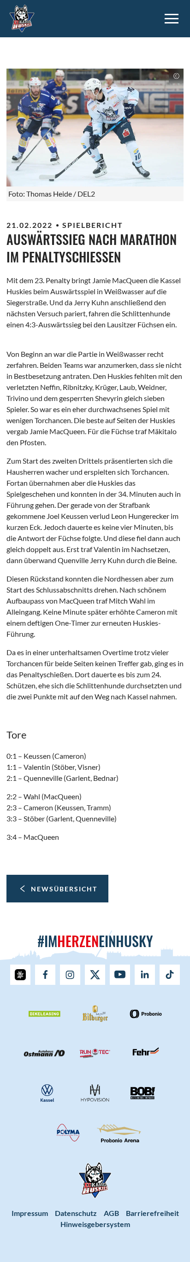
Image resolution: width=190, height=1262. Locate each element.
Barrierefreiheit (152, 1213)
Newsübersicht (64, 889)
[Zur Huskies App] (20, 975)
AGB (111, 1213)
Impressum (30, 1213)
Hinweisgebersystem (95, 1224)
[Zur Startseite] (22, 17)
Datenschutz (76, 1213)
